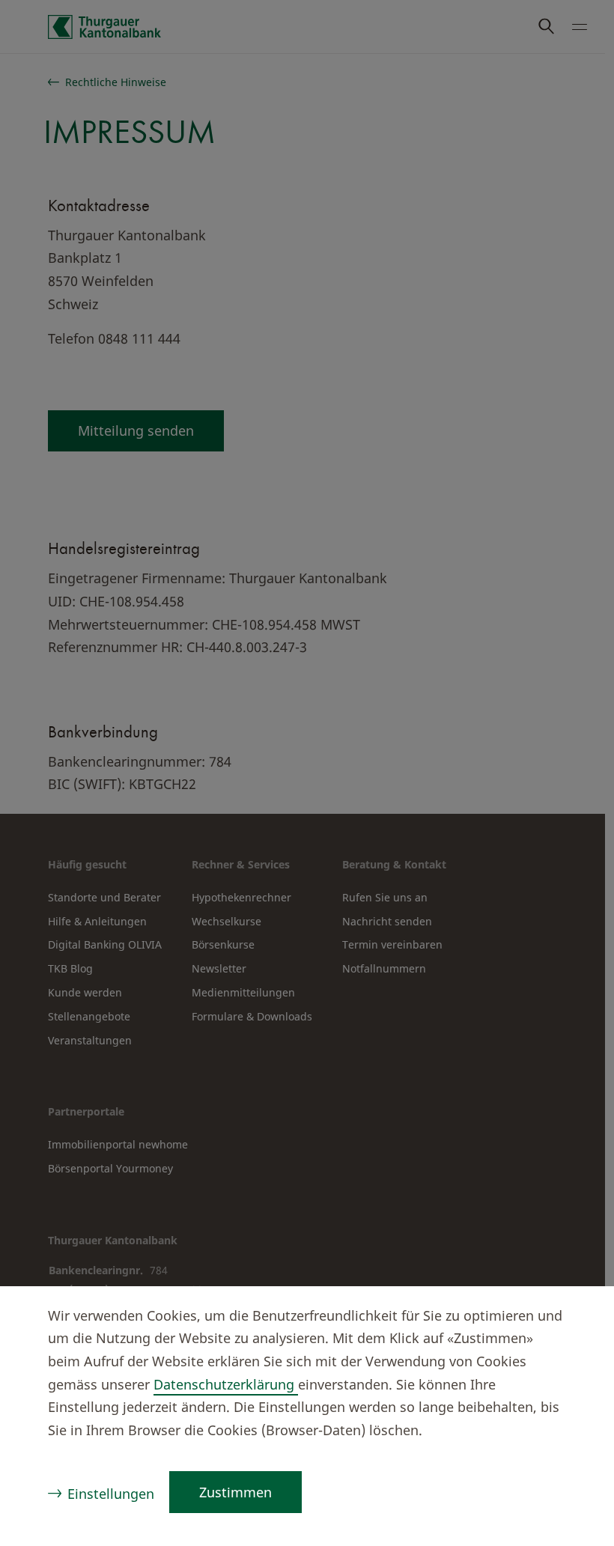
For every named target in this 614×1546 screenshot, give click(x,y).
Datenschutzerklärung (226, 1384)
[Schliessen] (573, 1317)
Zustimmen (235, 1492)
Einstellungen (110, 1494)
